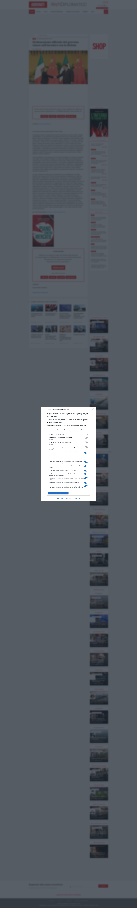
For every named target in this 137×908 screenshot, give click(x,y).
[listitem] (68, 434)
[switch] (86, 438)
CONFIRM (58, 493)
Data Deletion (60, 498)
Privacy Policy (76, 498)
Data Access (68, 498)
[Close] (93, 409)
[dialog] (68, 454)
